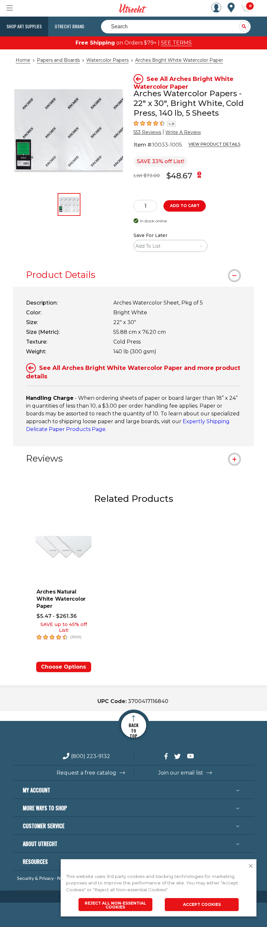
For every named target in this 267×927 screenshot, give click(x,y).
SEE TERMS (176, 43)
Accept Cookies (202, 904)
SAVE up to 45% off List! (63, 627)
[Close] (251, 866)
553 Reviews (147, 132)
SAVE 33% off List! (160, 161)
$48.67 (179, 175)
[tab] (133, 275)
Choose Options (63, 667)
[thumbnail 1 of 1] (69, 204)
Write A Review (183, 132)
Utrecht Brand (69, 26)
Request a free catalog (86, 773)
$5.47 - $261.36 (56, 616)
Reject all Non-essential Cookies (115, 905)
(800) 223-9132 (90, 756)
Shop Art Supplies (24, 26)
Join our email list (180, 773)
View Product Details (214, 144)
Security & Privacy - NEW (42, 878)
